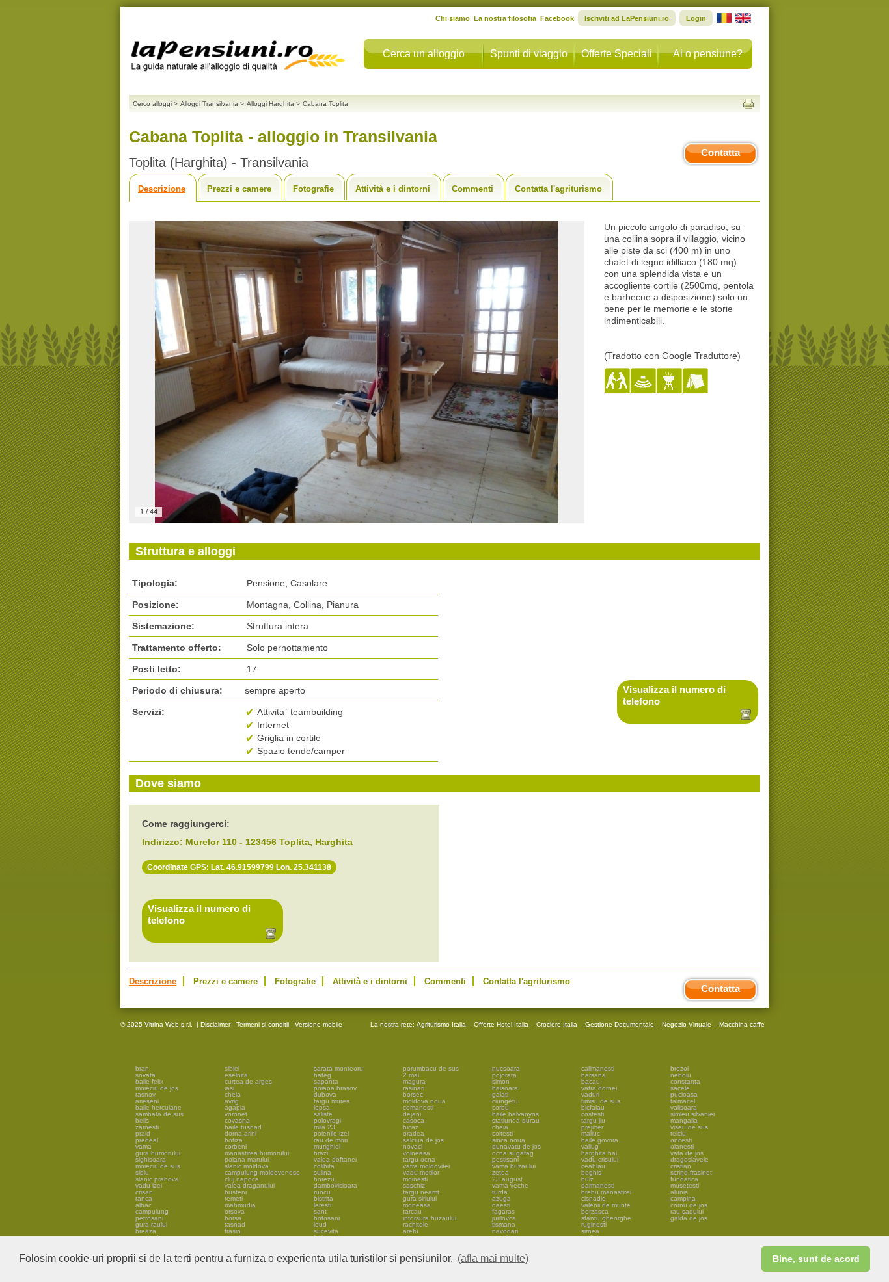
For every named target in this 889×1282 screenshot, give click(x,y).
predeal (146, 1140)
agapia (235, 1107)
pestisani (505, 1159)
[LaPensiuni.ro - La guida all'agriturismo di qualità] (238, 52)
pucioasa (684, 1094)
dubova (325, 1094)
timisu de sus (600, 1101)
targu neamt (421, 1192)
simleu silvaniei (692, 1114)
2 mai (411, 1075)
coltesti (502, 1133)
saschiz (414, 1185)
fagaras (503, 1211)
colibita (324, 1166)
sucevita (326, 1231)
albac (143, 1205)
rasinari (413, 1088)
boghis (591, 1172)
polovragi (327, 1120)
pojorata (504, 1075)
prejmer (592, 1127)
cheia (233, 1094)
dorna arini (240, 1133)
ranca (143, 1198)
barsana (593, 1075)
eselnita (236, 1075)
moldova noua (424, 1101)
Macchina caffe (742, 1024)
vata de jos (687, 1153)
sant (320, 1211)
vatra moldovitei (426, 1166)
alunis (679, 1192)
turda (500, 1192)
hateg (322, 1075)
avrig (232, 1101)
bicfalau (593, 1107)
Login (696, 18)
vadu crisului (599, 1159)
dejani (412, 1114)
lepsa (322, 1107)
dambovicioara (335, 1185)
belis (142, 1120)
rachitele (415, 1224)
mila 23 (324, 1127)
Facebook (557, 18)
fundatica (684, 1179)
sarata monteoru (338, 1068)
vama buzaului (514, 1166)
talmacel (682, 1101)
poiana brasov (335, 1088)
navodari (505, 1231)
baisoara (505, 1088)
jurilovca (504, 1218)
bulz (587, 1179)
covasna (237, 1120)
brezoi (679, 1068)
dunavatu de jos (516, 1146)
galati (500, 1094)
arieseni (147, 1101)
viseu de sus (689, 1127)
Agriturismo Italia (441, 1024)
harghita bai (599, 1153)
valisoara (683, 1107)
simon (501, 1081)
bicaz (410, 1127)
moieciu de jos (156, 1088)
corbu (500, 1107)
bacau (590, 1081)
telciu (678, 1133)
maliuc (590, 1133)
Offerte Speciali (616, 53)
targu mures (331, 1101)
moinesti (415, 1179)
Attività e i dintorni (392, 189)
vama (143, 1146)
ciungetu (505, 1101)
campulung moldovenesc (262, 1172)
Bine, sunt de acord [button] (816, 1258)
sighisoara (150, 1159)
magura (414, 1081)
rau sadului (687, 1211)
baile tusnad (243, 1127)
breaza (145, 1231)
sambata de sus (159, 1114)
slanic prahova (157, 1179)
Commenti (472, 189)
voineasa (416, 1153)
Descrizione (161, 189)
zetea (500, 1172)
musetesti (684, 1185)
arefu (410, 1231)
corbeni (236, 1146)
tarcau (412, 1211)
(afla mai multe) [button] (493, 1258)
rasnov (145, 1094)
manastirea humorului (257, 1153)
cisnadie (593, 1198)
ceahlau (593, 1166)
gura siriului (420, 1198)
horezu (324, 1179)
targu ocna (419, 1159)
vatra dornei (599, 1088)
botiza (234, 1140)
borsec (413, 1094)
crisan (144, 1192)
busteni (236, 1192)
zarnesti (147, 1127)
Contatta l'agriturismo (558, 189)
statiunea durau (516, 1120)
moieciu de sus (157, 1166)
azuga (501, 1198)
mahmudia (240, 1205)
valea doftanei (335, 1159)
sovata (145, 1075)
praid (142, 1133)
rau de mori (331, 1140)
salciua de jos (423, 1140)
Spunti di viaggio (529, 53)
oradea (413, 1133)
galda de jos (688, 1218)
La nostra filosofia (505, 18)
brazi (321, 1153)
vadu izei (148, 1185)
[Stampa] (748, 104)
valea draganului (250, 1185)
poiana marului (247, 1159)
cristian (680, 1166)
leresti (322, 1205)
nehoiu (680, 1075)
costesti (592, 1114)
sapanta (326, 1081)
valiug (590, 1146)
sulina (322, 1172)
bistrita (323, 1198)
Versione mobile (317, 1024)
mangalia (684, 1120)
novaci (412, 1146)
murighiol (327, 1146)
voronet (236, 1114)
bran (142, 1068)
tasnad (235, 1224)
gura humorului (157, 1153)
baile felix (149, 1081)
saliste (323, 1114)
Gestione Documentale (619, 1024)
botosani (327, 1218)
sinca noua (508, 1140)
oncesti (681, 1140)
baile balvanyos (515, 1114)
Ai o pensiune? (708, 53)
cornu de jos (688, 1205)
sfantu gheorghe (606, 1218)
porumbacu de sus (431, 1068)
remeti (234, 1198)
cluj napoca (242, 1179)
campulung (152, 1211)
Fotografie (313, 189)
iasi (229, 1088)
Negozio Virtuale (686, 1024)
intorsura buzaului (429, 1218)
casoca (413, 1120)
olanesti (682, 1146)
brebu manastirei (606, 1192)
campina (683, 1198)
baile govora (599, 1140)
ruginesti (594, 1224)
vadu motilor (421, 1172)
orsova (235, 1211)
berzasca (595, 1211)
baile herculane (158, 1107)
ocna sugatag (513, 1153)
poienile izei (331, 1133)
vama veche (510, 1185)
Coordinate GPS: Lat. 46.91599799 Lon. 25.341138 (239, 867)
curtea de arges (248, 1081)
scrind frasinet (691, 1172)
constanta (685, 1081)
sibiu (142, 1172)
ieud (320, 1224)
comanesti (418, 1107)
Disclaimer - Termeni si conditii (244, 1024)
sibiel (232, 1068)
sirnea (590, 1231)
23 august (507, 1179)
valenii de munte (606, 1205)
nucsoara (506, 1068)
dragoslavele (689, 1159)
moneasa (417, 1205)
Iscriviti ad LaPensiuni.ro (626, 18)
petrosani (149, 1218)
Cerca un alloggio (424, 53)
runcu (322, 1192)
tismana (503, 1224)
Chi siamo (452, 18)
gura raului (151, 1224)
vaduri (590, 1094)
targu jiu (593, 1120)
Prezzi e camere (239, 189)
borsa (233, 1218)
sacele (680, 1088)
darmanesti (597, 1185)
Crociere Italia (556, 1024)
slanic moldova (247, 1166)
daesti (501, 1205)
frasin (233, 1231)
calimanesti (597, 1068)
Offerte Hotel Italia (501, 1024)
